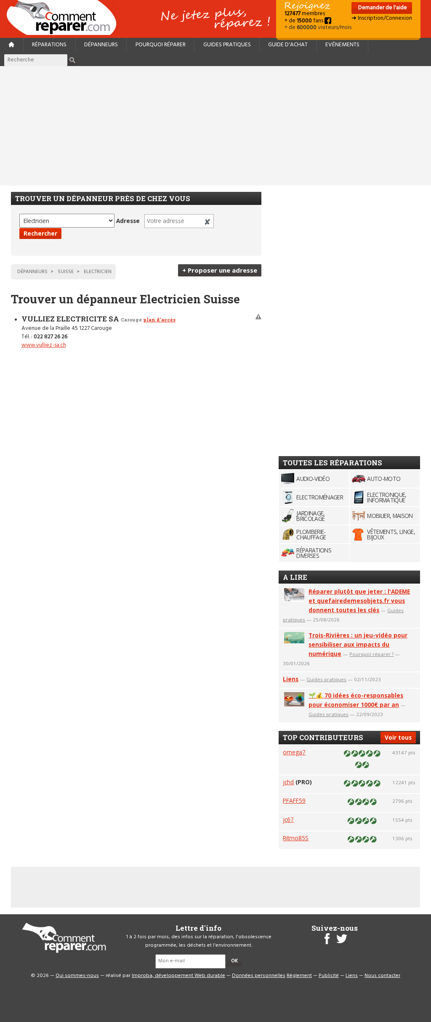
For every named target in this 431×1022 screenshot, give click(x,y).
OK (234, 961)
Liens (290, 679)
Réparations (49, 44)
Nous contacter (382, 976)
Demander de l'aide (382, 7)
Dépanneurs (101, 44)
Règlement (299, 976)
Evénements (342, 44)
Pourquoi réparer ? (371, 654)
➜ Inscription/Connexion (381, 18)
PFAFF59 (294, 800)
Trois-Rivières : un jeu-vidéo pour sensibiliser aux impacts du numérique (358, 644)
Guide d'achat (288, 44)
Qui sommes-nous (77, 976)
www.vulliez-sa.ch (43, 345)
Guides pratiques (227, 44)
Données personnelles (258, 976)
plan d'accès (159, 319)
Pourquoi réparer (161, 44)
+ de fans (305, 20)
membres (305, 13)
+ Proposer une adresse (219, 270)
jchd (288, 782)
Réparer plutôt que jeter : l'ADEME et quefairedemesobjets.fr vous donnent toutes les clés (359, 600)
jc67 (288, 819)
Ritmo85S (296, 838)
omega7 (294, 752)
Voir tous (398, 737)
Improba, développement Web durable (178, 976)
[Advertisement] (215, 126)
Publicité (329, 976)
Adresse (128, 221)
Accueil (64, 17)
